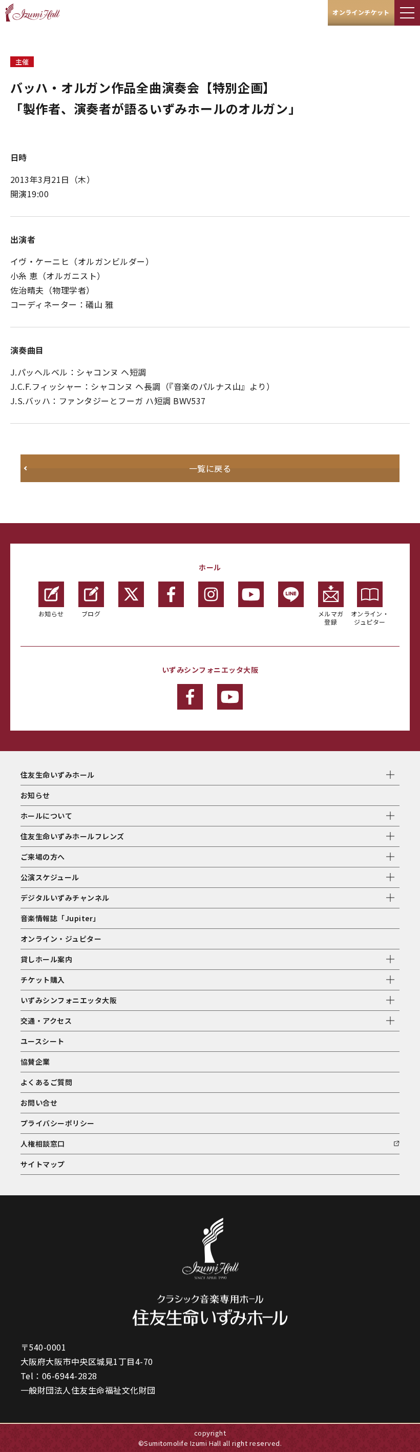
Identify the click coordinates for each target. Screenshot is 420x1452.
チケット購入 (42, 979)
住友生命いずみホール (57, 775)
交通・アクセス (46, 1020)
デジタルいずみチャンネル (65, 898)
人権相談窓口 (42, 1143)
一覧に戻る (210, 468)
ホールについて (46, 816)
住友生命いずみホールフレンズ (72, 836)
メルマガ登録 (331, 617)
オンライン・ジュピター (370, 617)
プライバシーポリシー (57, 1123)
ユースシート (42, 1041)
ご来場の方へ (42, 857)
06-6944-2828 (69, 1376)
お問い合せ (38, 1102)
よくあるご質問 (46, 1082)
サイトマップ (42, 1164)
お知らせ (51, 613)
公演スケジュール (49, 877)
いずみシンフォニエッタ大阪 (68, 1000)
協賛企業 (35, 1061)
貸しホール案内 (46, 959)
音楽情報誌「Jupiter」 (60, 918)
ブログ (90, 613)
